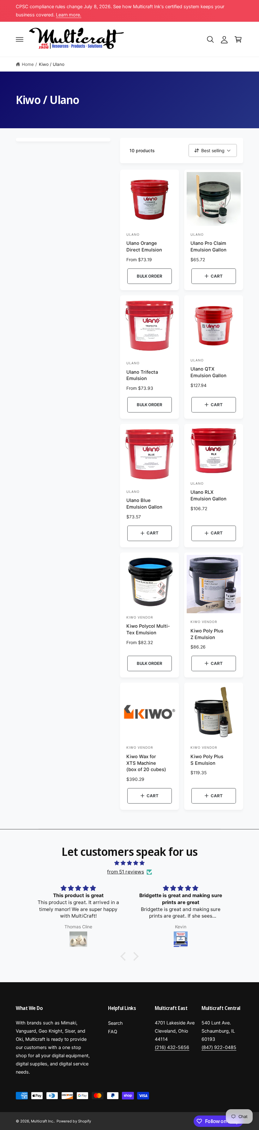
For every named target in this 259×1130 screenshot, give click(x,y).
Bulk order (149, 276)
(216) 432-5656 (172, 1047)
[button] (20, 39)
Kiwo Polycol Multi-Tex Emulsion (148, 629)
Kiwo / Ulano (51, 64)
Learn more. (68, 15)
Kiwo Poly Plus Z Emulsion (206, 634)
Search (115, 1023)
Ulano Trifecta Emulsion (142, 375)
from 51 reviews (125, 872)
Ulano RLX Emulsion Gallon (208, 495)
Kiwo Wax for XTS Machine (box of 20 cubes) (146, 763)
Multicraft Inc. (42, 1121)
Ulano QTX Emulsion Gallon (208, 372)
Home (28, 64)
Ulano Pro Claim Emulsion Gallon (208, 246)
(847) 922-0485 (219, 1047)
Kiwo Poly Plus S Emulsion (206, 760)
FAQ (112, 1032)
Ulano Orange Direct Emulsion (144, 246)
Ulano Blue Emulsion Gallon (144, 504)
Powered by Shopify (74, 1121)
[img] (129, 863)
